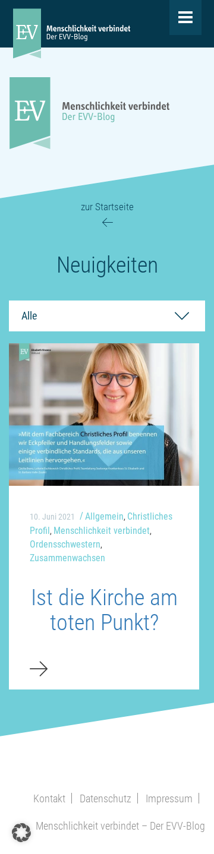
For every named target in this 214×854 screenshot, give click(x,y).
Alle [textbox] (29, 315)
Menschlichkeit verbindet (102, 530)
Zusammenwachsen (67, 558)
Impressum (169, 798)
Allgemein (104, 516)
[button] (21, 832)
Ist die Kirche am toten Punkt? (104, 609)
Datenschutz (105, 798)
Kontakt (49, 798)
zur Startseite (107, 207)
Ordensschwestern (65, 544)
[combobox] (107, 316)
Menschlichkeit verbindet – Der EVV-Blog (120, 826)
